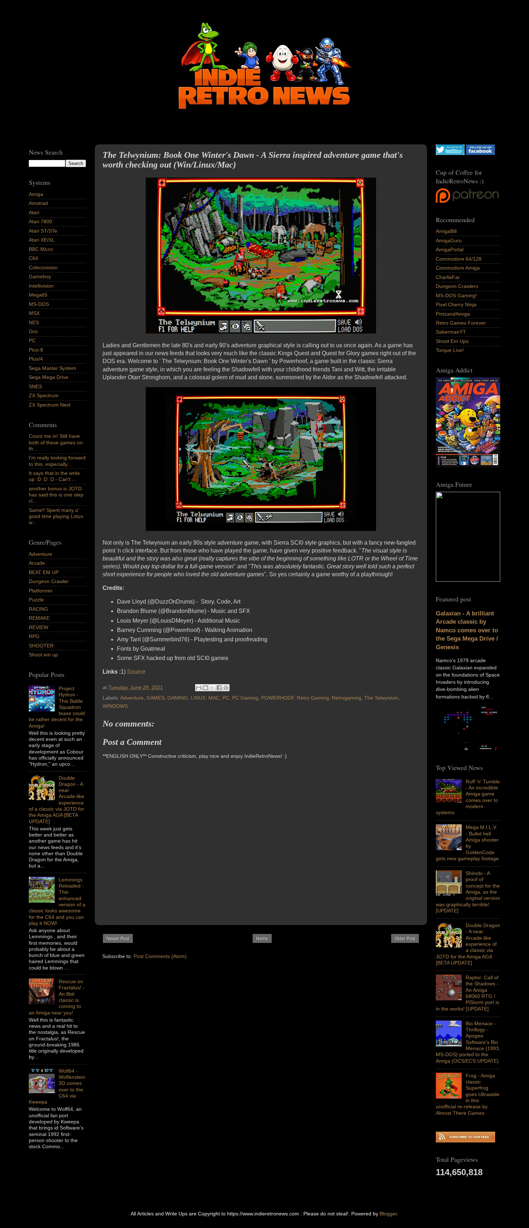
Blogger (388, 1213)
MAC (214, 698)
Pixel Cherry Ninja (456, 304)
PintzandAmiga (453, 314)
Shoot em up (43, 654)
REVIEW (38, 627)
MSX (34, 313)
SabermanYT (451, 332)
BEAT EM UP (44, 572)
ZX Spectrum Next (50, 405)
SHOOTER (41, 646)
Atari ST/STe (43, 231)
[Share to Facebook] (219, 687)
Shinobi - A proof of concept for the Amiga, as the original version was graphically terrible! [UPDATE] (468, 891)
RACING (38, 609)
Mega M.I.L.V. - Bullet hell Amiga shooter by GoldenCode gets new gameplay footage (467, 842)
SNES (35, 386)
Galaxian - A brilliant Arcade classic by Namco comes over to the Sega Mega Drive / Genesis (467, 630)
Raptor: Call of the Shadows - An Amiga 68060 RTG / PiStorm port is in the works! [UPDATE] (467, 993)
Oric (33, 331)
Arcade (37, 563)
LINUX (198, 698)
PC (225, 698)
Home (262, 938)
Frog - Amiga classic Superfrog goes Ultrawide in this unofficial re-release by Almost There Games (467, 1094)
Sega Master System (52, 368)
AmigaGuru (449, 240)
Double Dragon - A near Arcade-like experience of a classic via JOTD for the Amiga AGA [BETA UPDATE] (468, 944)
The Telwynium (381, 698)
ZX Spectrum (44, 395)
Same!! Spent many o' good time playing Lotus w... (56, 516)
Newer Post (118, 938)
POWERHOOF (277, 698)
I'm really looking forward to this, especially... (57, 461)
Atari (34, 212)
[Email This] (198, 687)
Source (136, 672)
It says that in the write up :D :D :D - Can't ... (54, 476)
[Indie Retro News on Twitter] (450, 153)
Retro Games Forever (461, 323)
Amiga (36, 194)
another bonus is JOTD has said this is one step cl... (56, 495)
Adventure (132, 698)
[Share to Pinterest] (226, 687)
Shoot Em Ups (452, 341)
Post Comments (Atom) (160, 956)
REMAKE (39, 618)
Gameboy (40, 276)
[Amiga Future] (468, 465)
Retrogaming (346, 698)
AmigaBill (446, 231)
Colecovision (43, 267)
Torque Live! (450, 350)
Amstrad (38, 203)
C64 (33, 258)
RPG (34, 636)
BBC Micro (41, 249)
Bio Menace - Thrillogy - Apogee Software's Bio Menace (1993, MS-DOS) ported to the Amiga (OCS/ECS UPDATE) (468, 1042)
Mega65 (38, 295)
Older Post (405, 938)
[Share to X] (212, 687)
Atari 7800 (40, 221)
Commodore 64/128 (458, 259)
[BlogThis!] (205, 687)
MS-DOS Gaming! (456, 295)
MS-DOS (39, 304)
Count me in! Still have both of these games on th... (56, 442)
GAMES (155, 698)
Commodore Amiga (458, 268)
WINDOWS (115, 706)
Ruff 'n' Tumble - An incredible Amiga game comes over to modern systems (468, 797)
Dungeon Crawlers (457, 286)
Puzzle (36, 599)
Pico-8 (36, 350)
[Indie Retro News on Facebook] (480, 153)
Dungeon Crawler (49, 581)
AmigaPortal (450, 249)
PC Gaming (245, 698)
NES (34, 322)
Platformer (41, 591)
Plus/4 (36, 359)
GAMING (177, 698)
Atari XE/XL (42, 240)
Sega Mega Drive (48, 377)
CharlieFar (448, 277)
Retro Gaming (313, 698)
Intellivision (41, 286)
